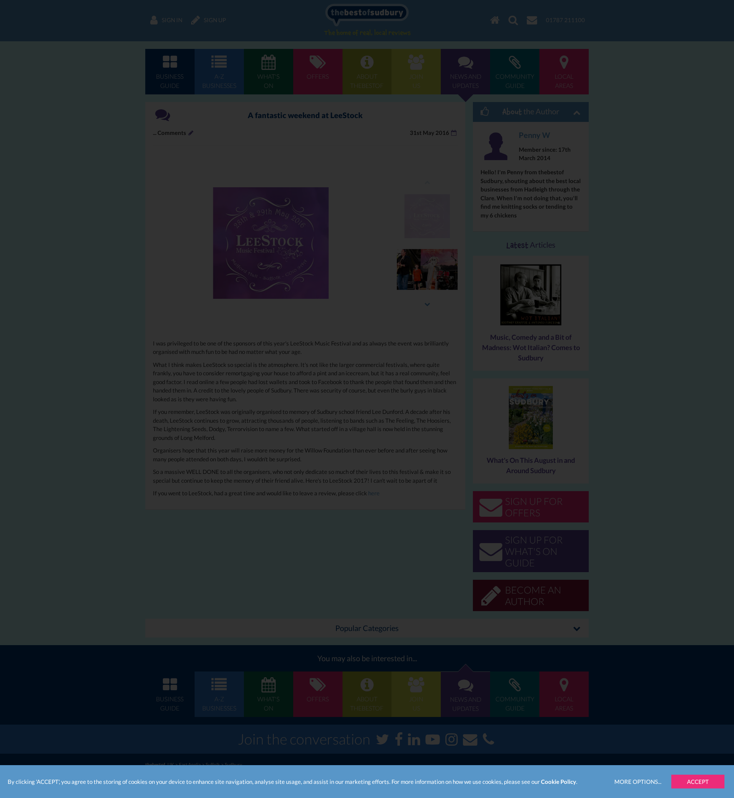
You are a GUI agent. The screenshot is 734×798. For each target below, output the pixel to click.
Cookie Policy (558, 781)
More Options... (637, 781)
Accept (698, 781)
